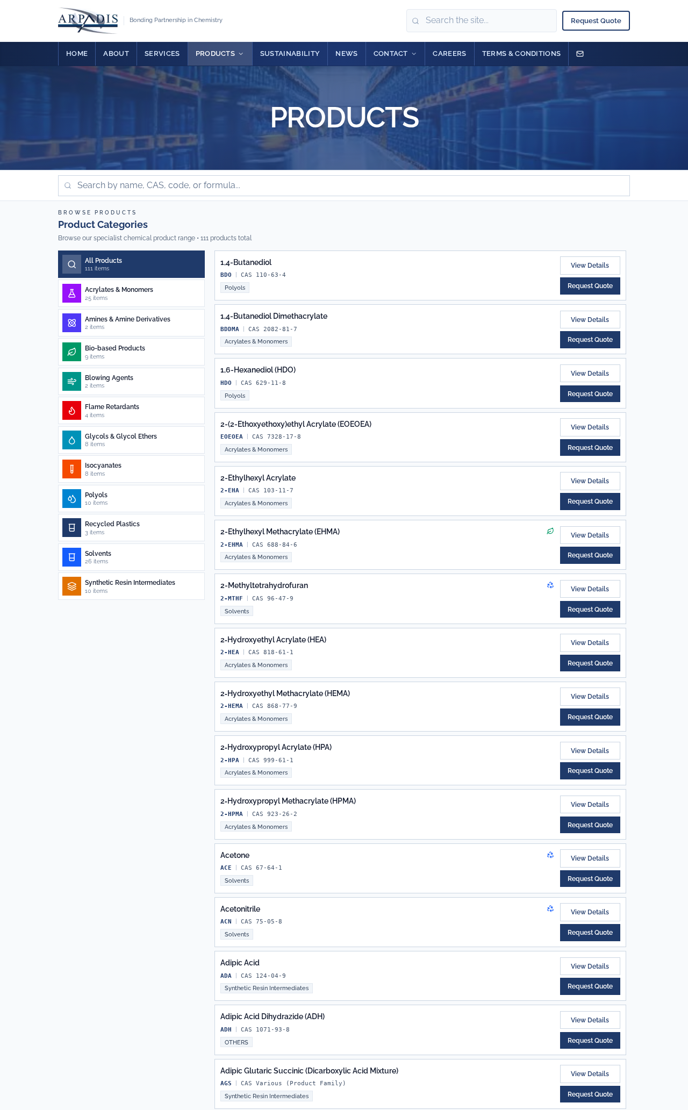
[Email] (580, 54)
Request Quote (596, 21)
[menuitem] (77, 54)
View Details (590, 265)
